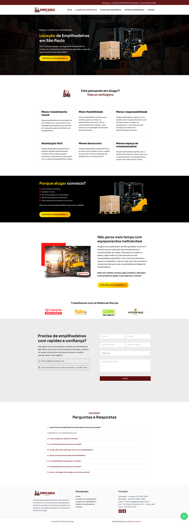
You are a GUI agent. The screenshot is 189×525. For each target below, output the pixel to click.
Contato (150, 10)
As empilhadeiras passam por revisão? (65, 461)
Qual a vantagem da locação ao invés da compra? (70, 472)
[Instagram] (120, 511)
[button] (41, 312)
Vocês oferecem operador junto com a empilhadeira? (71, 450)
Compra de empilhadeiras (110, 10)
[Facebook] (124, 511)
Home (69, 10)
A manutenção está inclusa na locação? (66, 444)
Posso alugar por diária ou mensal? (64, 439)
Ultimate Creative (134, 521)
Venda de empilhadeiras (134, 10)
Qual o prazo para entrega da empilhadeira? (68, 455)
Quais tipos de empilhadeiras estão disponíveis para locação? (75, 427)
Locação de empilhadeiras (86, 10)
